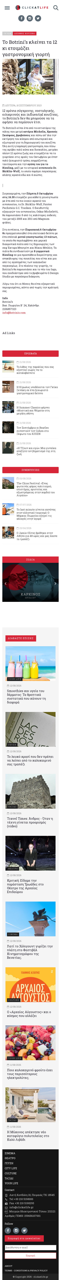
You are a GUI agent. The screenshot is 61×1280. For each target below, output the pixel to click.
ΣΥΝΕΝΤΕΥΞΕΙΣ (30, 469)
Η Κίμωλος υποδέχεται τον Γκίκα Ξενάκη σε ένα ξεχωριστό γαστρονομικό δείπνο (37, 390)
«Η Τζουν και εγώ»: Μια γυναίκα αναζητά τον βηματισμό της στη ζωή (36, 451)
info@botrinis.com (14, 312)
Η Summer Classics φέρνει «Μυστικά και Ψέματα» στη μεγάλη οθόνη (33, 410)
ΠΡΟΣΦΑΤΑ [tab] (30, 353)
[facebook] (21, 18)
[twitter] (38, 18)
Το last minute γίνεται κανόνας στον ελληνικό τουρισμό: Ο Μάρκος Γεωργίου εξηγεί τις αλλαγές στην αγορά (36, 514)
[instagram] (30, 18)
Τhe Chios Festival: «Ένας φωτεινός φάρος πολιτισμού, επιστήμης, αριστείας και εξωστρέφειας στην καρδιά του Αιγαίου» (36, 489)
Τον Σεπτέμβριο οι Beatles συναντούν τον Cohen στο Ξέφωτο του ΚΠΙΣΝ (33, 430)
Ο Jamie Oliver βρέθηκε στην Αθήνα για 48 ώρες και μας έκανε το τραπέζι (37, 536)
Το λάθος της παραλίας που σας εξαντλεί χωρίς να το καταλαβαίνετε (35, 369)
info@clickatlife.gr (21, 1207)
